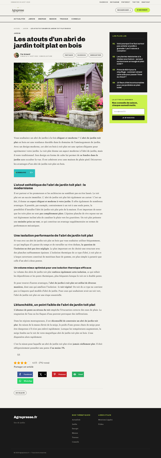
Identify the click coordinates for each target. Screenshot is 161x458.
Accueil (17, 28)
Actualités (19, 19)
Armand (27, 54)
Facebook (104, 2)
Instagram (114, 2)
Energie (42, 19)
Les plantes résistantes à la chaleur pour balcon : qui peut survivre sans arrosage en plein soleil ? (130, 60)
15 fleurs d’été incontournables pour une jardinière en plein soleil (130, 85)
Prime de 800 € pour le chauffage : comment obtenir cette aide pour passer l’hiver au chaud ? (129, 73)
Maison (53, 19)
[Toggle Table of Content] (30, 172)
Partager (69, 55)
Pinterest (125, 2)
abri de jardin (20, 393)
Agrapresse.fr (25, 417)
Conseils (75, 19)
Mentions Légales (105, 419)
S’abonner (142, 10)
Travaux (64, 19)
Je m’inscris (128, 118)
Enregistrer (95, 55)
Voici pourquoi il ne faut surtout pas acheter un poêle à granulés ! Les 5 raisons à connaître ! (130, 47)
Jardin (31, 19)
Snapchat (146, 2)
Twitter (135, 2)
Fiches (100, 424)
